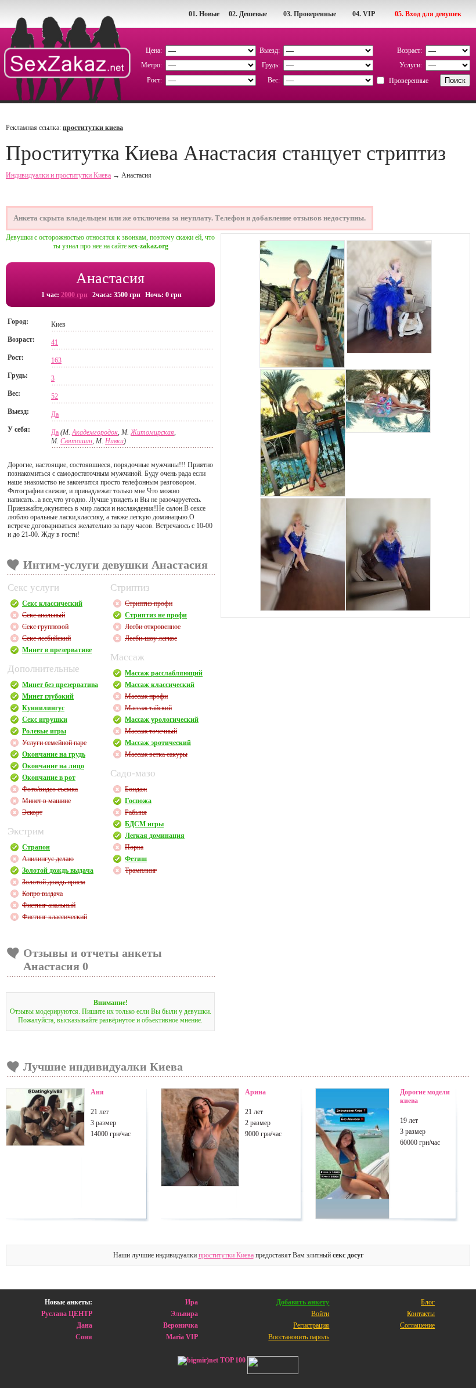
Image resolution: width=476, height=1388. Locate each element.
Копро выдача (42, 894)
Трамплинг (141, 870)
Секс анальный (43, 615)
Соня (83, 1337)
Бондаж (136, 789)
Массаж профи (146, 696)
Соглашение (417, 1325)
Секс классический (52, 603)
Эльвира (184, 1314)
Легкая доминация (155, 836)
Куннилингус (43, 708)
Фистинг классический (54, 917)
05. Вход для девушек (428, 14)
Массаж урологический (162, 719)
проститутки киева (93, 128)
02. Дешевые (248, 14)
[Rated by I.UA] (272, 1366)
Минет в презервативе (57, 650)
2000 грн (74, 295)
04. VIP (363, 14)
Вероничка (180, 1325)
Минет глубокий (48, 696)
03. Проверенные (309, 14)
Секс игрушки (44, 719)
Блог (428, 1302)
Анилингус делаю (48, 859)
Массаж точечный (151, 731)
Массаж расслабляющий (164, 673)
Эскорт (32, 812)
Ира (191, 1302)
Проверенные (408, 81)
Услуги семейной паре (54, 743)
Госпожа (138, 801)
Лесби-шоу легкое (151, 638)
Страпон (36, 847)
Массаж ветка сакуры (156, 754)
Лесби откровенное (153, 627)
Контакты (421, 1314)
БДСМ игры (144, 824)
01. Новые (204, 14)
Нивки (114, 441)
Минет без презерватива (60, 685)
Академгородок (95, 432)
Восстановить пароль (298, 1337)
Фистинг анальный (48, 905)
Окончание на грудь (53, 754)
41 (54, 342)
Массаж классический (159, 685)
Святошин (76, 441)
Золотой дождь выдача (57, 870)
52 (54, 396)
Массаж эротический (158, 743)
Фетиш (136, 859)
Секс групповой (45, 627)
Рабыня (136, 812)
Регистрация (311, 1325)
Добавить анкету (302, 1302)
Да (55, 414)
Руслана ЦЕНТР (66, 1314)
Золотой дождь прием (53, 882)
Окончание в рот (48, 777)
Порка (134, 847)
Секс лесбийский (46, 638)
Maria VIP (182, 1337)
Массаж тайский (148, 708)
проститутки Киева (226, 1255)
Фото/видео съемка (50, 789)
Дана (84, 1325)
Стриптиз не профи (156, 615)
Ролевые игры (44, 731)
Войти (320, 1314)
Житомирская (152, 432)
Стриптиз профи (148, 603)
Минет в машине (46, 801)
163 (56, 360)
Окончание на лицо (53, 766)
